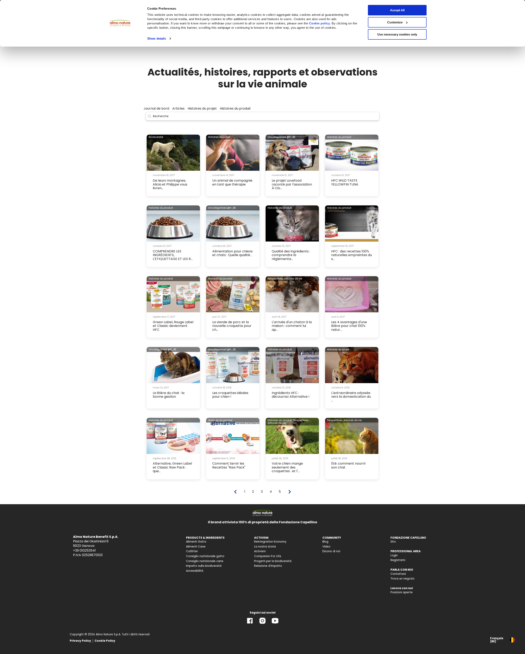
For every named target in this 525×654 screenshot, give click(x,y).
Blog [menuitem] (325, 542)
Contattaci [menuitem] (398, 574)
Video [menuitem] (326, 547)
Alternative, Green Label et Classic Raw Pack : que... (172, 467)
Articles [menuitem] (178, 108)
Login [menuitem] (394, 555)
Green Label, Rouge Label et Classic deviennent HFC (173, 326)
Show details (156, 38)
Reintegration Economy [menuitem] (270, 542)
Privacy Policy (80, 641)
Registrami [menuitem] (397, 560)
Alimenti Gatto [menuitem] (196, 542)
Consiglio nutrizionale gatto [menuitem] (205, 556)
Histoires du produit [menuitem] (235, 108)
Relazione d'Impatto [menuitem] (268, 566)
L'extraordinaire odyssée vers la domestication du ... (351, 397)
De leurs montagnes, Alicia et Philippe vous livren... (170, 184)
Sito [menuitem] (393, 542)
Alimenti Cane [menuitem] (195, 547)
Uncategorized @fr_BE (281, 137)
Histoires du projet (219, 137)
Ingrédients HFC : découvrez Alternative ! (290, 395)
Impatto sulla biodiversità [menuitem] (203, 566)
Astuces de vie (293, 278)
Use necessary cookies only (397, 34)
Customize (395, 22)
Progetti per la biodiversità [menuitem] (272, 561)
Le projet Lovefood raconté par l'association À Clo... (292, 184)
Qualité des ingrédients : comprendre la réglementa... (291, 255)
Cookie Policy (105, 641)
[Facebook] (250, 624)
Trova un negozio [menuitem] (402, 579)
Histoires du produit (339, 137)
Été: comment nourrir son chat (348, 465)
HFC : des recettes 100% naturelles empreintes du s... (351, 255)
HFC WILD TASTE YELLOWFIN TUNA (344, 182)
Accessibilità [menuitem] (194, 571)
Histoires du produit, (280, 420)
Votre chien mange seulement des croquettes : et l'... (287, 467)
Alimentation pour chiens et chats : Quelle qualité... (232, 253)
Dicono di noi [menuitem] (331, 551)
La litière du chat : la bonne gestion (168, 395)
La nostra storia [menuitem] (265, 547)
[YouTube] (275, 624)
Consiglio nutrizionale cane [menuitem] (204, 561)
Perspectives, (275, 278)
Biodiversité (156, 137)
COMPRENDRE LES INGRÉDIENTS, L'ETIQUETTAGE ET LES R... (173, 255)
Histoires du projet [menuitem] (202, 108)
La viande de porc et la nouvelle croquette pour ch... (231, 326)
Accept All (397, 10)
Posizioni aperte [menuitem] (401, 592)
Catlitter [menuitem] (192, 551)
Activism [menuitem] (260, 551)
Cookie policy (319, 23)
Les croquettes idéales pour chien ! (230, 395)
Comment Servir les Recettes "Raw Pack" (228, 465)
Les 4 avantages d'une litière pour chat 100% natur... (349, 326)
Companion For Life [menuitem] (267, 556)
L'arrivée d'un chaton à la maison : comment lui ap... (292, 326)
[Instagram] (262, 624)
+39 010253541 (84, 550)
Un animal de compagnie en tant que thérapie (232, 182)
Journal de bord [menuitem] (156, 108)
